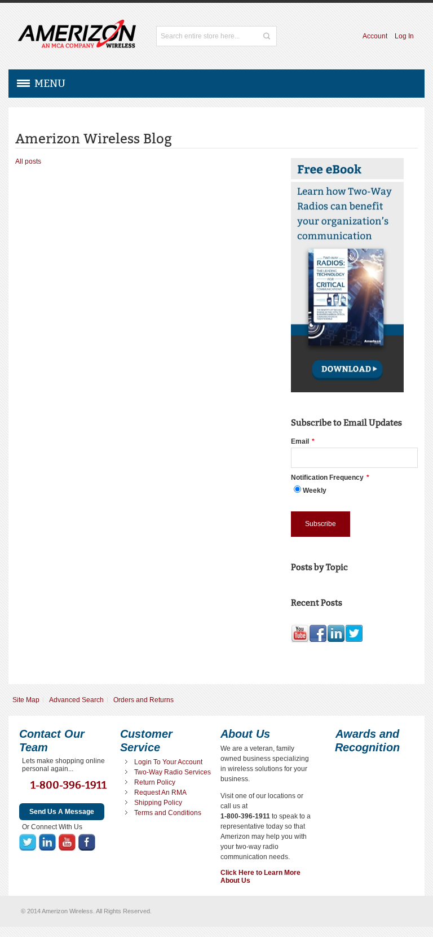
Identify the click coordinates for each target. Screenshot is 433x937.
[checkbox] (354, 490)
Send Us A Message (61, 812)
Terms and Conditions (167, 813)
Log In (404, 36)
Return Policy (154, 782)
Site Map (25, 700)
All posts (28, 161)
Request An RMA (160, 792)
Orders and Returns (143, 700)
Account (375, 36)
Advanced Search (76, 700)
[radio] (354, 490)
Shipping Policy (158, 803)
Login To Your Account (168, 762)
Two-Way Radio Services (172, 772)
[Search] (266, 36)
